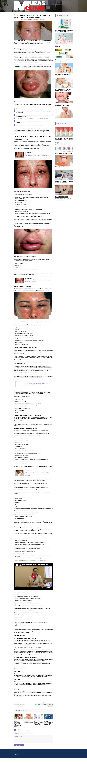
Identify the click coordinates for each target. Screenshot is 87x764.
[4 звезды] (17, 704)
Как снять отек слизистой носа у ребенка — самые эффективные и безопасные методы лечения (37, 474)
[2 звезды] (15, 704)
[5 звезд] (18, 704)
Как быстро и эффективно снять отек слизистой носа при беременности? (48, 723)
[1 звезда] (14, 704)
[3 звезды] (16, 704)
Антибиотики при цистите (61, 118)
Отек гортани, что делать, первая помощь (28, 722)
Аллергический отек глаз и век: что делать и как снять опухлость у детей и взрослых (38, 723)
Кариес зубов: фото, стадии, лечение (63, 153)
